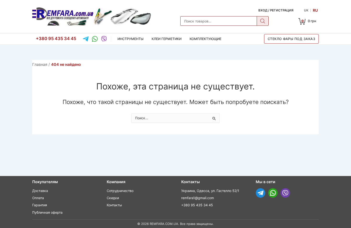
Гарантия (39, 205)
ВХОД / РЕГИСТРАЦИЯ (275, 10)
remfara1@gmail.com (197, 198)
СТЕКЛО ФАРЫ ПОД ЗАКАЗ (291, 39)
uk (306, 10)
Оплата (38, 198)
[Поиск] (263, 21)
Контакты (114, 205)
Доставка (40, 191)
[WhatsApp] (95, 39)
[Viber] (104, 39)
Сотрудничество (120, 191)
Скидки (113, 198)
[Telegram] (86, 39)
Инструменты (130, 39)
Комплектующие (205, 39)
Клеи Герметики (166, 39)
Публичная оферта (47, 212)
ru (315, 10)
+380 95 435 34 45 (56, 38)
